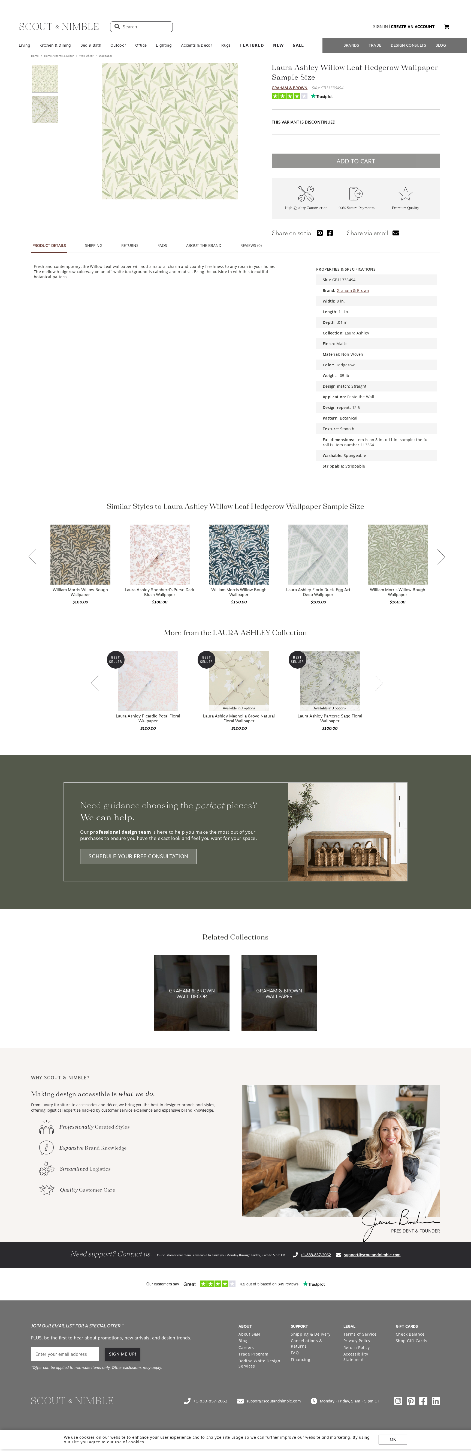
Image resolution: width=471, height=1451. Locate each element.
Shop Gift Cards (411, 1340)
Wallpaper (105, 56)
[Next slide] (441, 557)
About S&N (249, 1334)
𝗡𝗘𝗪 (278, 45)
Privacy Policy (356, 1340)
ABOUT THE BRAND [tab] (203, 245)
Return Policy (356, 1347)
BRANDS (351, 45)
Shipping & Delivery (310, 1334)
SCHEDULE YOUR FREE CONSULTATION (138, 856)
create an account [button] (413, 26)
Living (24, 45)
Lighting (164, 45)
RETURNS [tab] (129, 245)
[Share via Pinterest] (320, 232)
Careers (246, 1347)
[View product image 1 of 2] (45, 78)
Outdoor (118, 45)
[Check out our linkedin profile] (436, 1401)
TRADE (375, 45)
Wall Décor (86, 56)
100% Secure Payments (356, 208)
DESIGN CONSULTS (408, 45)
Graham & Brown (289, 87)
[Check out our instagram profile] (398, 1401)
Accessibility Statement (355, 1356)
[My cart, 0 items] (447, 26)
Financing (300, 1359)
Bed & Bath (90, 45)
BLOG (441, 45)
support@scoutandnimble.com (372, 1254)
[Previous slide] (32, 557)
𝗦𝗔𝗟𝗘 (298, 45)
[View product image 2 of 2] (45, 109)
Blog (242, 1340)
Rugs (226, 45)
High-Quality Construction (306, 208)
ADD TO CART (356, 161)
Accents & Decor (196, 45)
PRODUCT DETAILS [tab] (49, 245)
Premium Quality (405, 208)
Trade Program (253, 1354)
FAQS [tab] (162, 245)
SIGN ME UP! (123, 1354)
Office (141, 45)
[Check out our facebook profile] (423, 1401)
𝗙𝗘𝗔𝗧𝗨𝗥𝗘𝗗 (252, 45)
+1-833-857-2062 (316, 1254)
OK (393, 1439)
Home (35, 56)
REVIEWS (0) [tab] (251, 245)
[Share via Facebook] (330, 232)
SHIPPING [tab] (93, 245)
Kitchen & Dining (55, 45)
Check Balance (410, 1334)
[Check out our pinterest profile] (411, 1401)
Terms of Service (360, 1334)
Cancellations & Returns (306, 1343)
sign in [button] (380, 26)
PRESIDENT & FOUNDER (415, 1231)
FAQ (295, 1352)
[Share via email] (395, 232)
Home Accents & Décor (59, 56)
